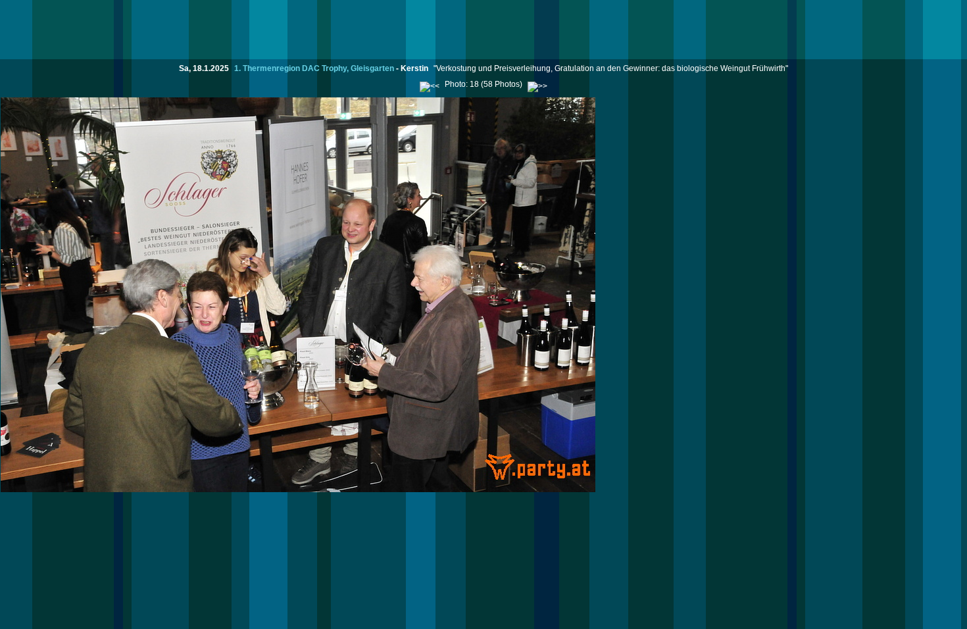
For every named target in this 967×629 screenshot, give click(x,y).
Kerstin (414, 68)
